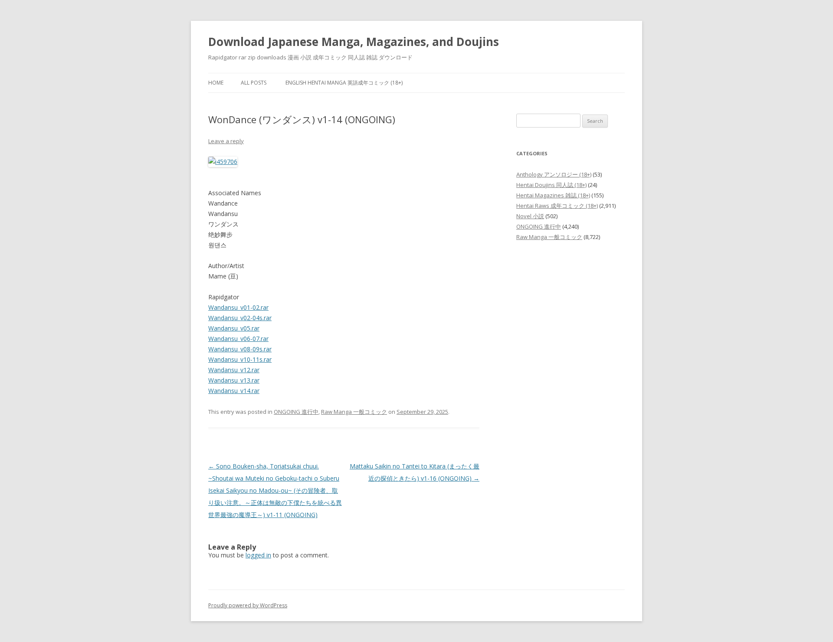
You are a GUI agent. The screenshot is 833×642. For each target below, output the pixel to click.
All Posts (253, 82)
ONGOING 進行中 (296, 412)
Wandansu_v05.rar (233, 328)
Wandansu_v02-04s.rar (240, 318)
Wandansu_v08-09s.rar (240, 349)
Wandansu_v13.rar (233, 380)
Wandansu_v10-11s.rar (240, 359)
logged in (258, 555)
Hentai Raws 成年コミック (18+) (557, 206)
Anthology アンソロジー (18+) (553, 174)
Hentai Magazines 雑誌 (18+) (553, 195)
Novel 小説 (530, 216)
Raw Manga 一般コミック (354, 412)
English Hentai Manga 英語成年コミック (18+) (344, 82)
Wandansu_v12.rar (233, 370)
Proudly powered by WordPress (247, 605)
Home (215, 82)
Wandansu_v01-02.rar (238, 307)
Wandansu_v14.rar (233, 391)
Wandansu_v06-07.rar (238, 338)
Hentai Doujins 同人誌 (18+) (551, 185)
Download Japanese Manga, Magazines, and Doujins (353, 41)
